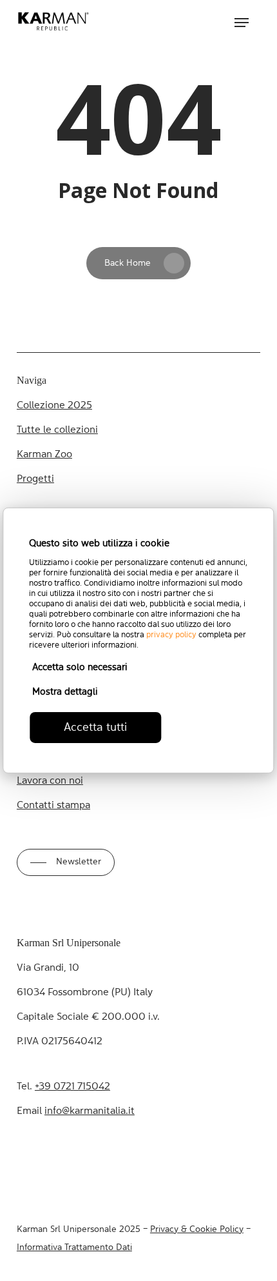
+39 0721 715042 (72, 1087)
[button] (241, 22)
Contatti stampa (53, 805)
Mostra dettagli (65, 692)
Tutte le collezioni (57, 430)
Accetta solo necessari (80, 668)
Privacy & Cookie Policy (197, 1229)
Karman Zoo (44, 455)
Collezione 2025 (54, 406)
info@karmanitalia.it (89, 1111)
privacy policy (171, 635)
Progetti (35, 479)
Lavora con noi (50, 781)
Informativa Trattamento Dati (74, 1247)
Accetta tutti (95, 727)
